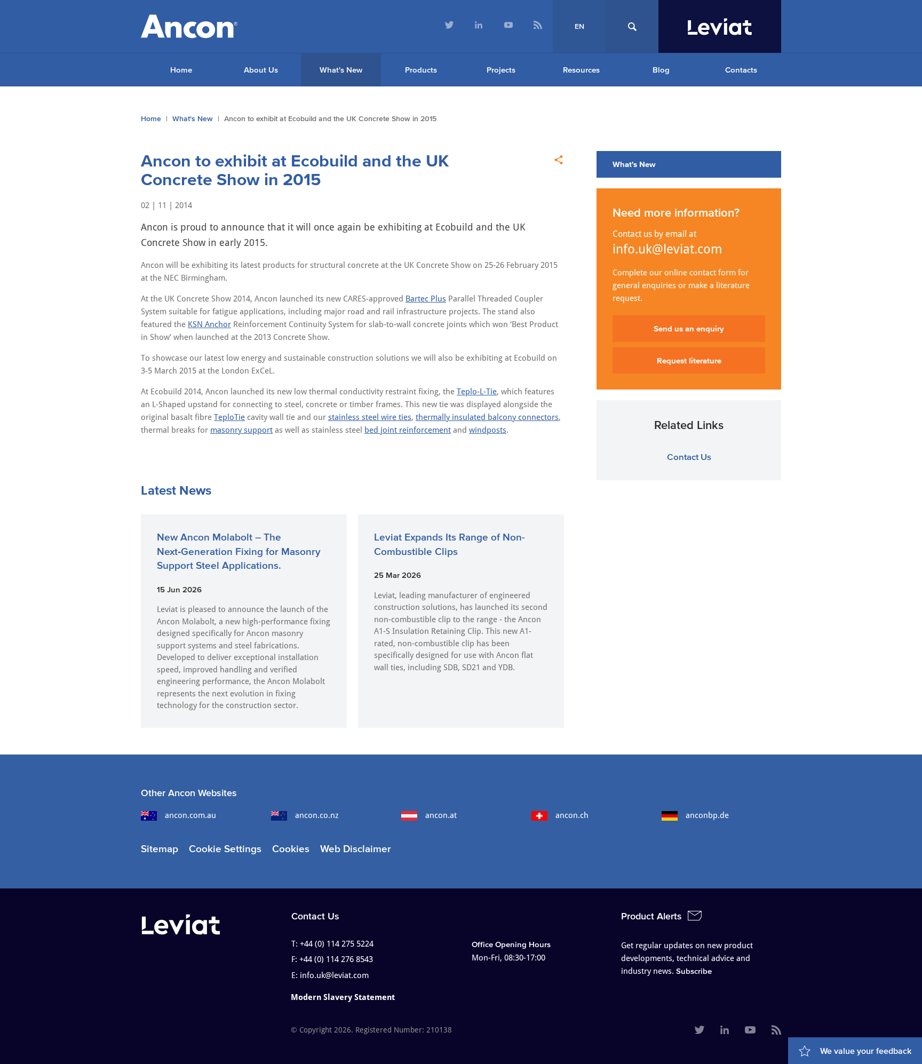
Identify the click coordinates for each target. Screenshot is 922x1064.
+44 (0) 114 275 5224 (336, 944)
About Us (261, 69)
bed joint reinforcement (407, 430)
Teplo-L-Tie (477, 391)
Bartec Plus (426, 299)
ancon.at (441, 815)
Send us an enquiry (689, 328)
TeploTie (229, 417)
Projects (501, 69)
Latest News (176, 490)
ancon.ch (572, 815)
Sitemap (159, 848)
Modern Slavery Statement (343, 997)
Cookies (290, 848)
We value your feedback (865, 1050)
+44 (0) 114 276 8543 (336, 959)
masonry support (241, 430)
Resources (581, 69)
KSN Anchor (209, 324)
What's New (341, 69)
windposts (487, 430)
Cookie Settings (225, 848)
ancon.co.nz (317, 815)
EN (579, 26)
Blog (661, 69)
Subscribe (694, 970)
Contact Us (689, 456)
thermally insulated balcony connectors (487, 417)
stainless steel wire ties (369, 417)
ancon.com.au (190, 815)
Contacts (741, 69)
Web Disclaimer (355, 848)
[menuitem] (449, 26)
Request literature (689, 360)
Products (421, 69)
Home (181, 69)
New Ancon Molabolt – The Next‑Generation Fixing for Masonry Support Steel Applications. (239, 551)
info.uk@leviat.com (667, 249)
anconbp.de (707, 815)
